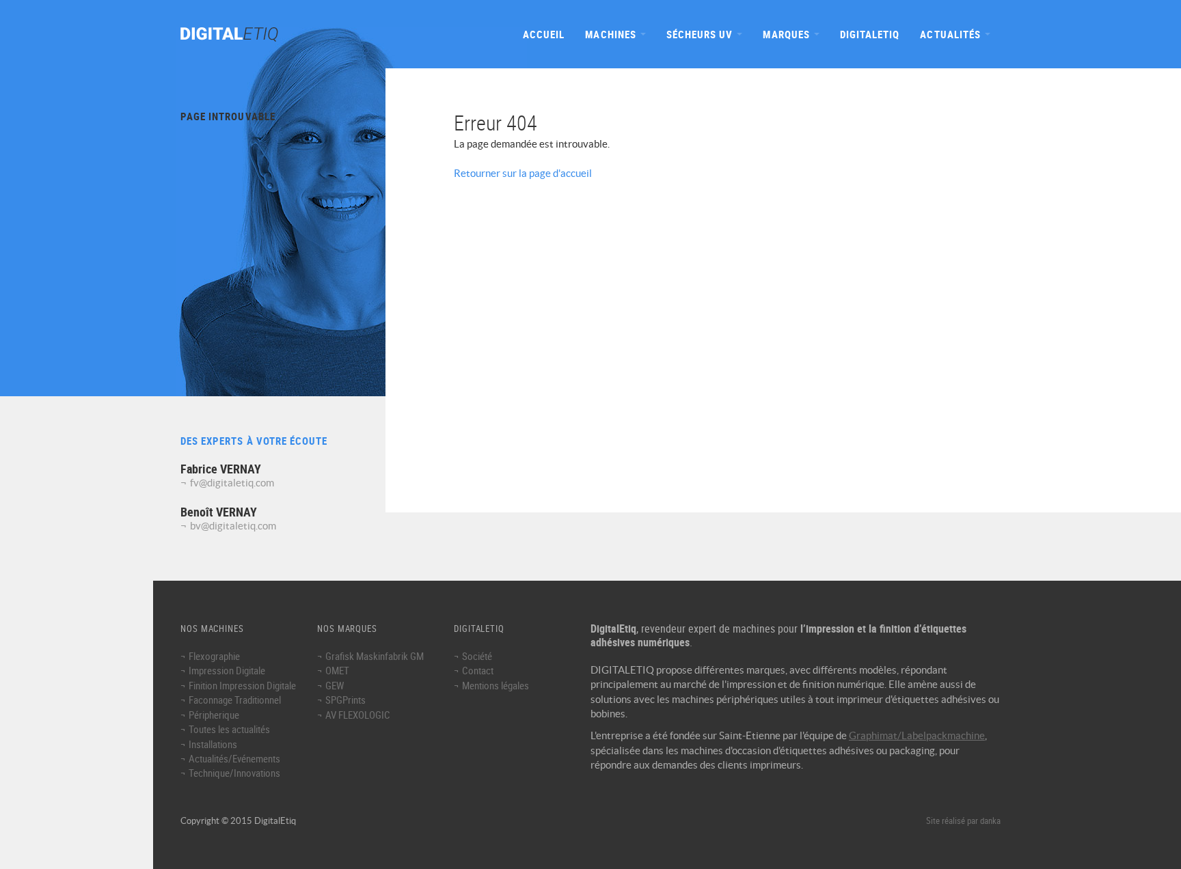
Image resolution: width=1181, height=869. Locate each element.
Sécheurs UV (701, 34)
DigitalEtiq (870, 34)
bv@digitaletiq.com (233, 526)
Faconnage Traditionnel (235, 699)
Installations (213, 744)
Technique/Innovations (234, 773)
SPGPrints (345, 699)
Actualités (951, 34)
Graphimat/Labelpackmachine (917, 735)
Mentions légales (495, 685)
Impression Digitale (227, 670)
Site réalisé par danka (963, 821)
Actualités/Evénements (234, 758)
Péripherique (214, 714)
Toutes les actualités (229, 729)
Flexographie (214, 656)
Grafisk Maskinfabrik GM (374, 656)
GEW (334, 685)
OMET (337, 670)
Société (477, 656)
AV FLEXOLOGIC (357, 714)
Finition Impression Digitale (242, 685)
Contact (477, 670)
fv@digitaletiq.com (232, 482)
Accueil (544, 34)
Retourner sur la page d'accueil (523, 173)
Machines (611, 34)
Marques (787, 34)
